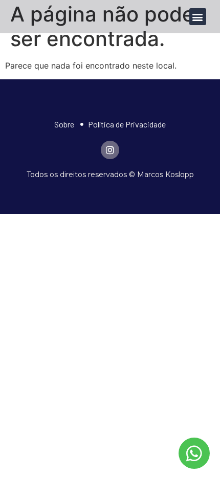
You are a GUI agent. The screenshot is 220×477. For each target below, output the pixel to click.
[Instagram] (110, 150)
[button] (197, 16)
